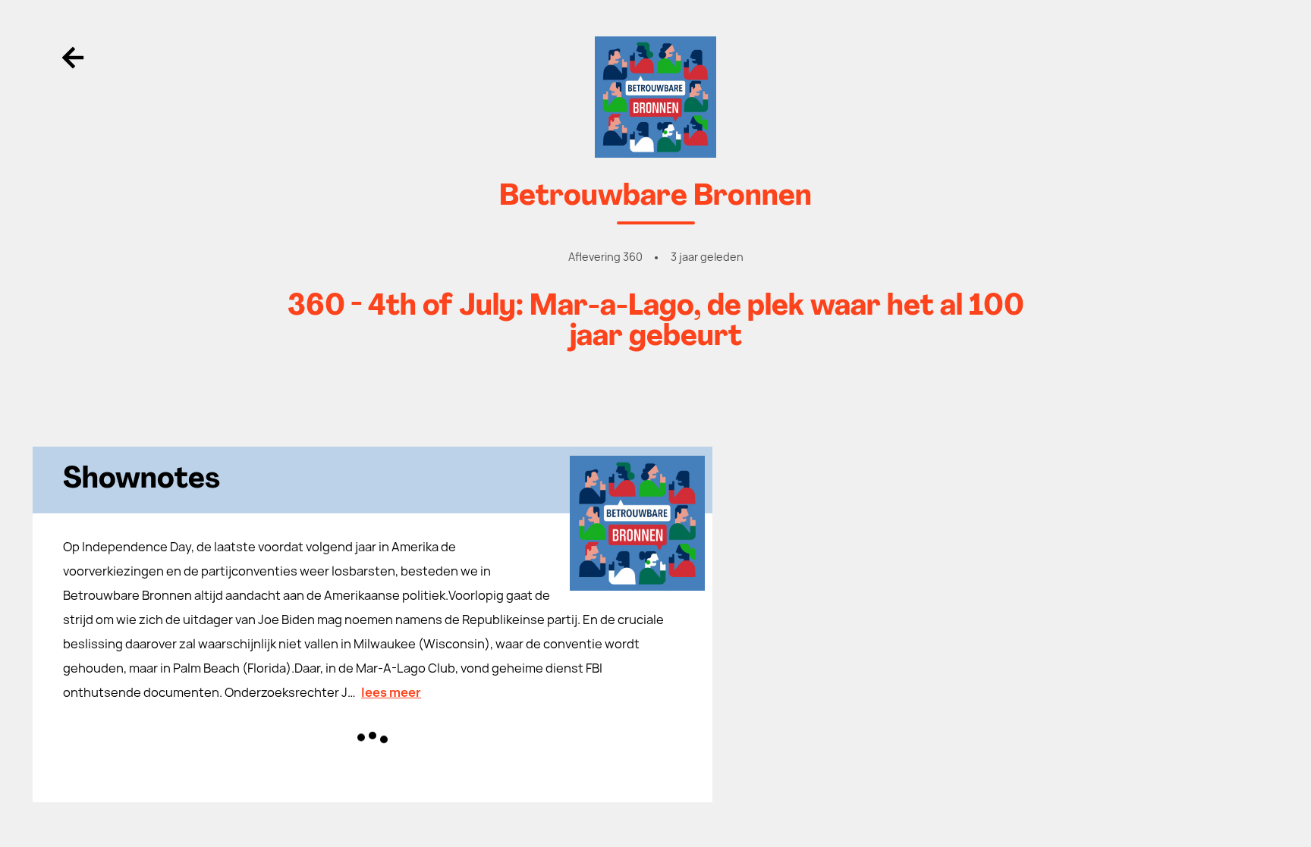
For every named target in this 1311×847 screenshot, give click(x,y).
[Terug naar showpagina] (655, 97)
